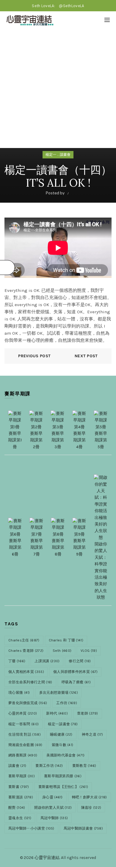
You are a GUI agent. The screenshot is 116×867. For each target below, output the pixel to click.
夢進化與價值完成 (27, 703)
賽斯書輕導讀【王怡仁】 (63, 787)
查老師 (87, 713)
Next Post (86, 355)
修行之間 (80, 661)
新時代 (57, 713)
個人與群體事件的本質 (75, 672)
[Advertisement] (58, 90)
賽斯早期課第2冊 (36, 440)
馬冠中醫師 (54, 818)
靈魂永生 (19, 818)
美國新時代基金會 (65, 755)
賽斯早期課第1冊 (15, 440)
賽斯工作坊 (49, 766)
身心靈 (52, 797)
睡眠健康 (61, 734)
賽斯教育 (84, 766)
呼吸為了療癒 (76, 682)
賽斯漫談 (20, 797)
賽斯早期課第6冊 (15, 547)
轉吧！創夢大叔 (89, 797)
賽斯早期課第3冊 (57, 440)
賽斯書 (18, 787)
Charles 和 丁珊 (66, 640)
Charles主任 (24, 640)
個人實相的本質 (26, 672)
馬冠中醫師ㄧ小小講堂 (31, 828)
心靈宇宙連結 (47, 857)
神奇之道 (92, 734)
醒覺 (16, 807)
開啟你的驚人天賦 (53, 807)
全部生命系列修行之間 (30, 682)
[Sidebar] (7, 267)
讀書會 (17, 766)
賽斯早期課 (21, 776)
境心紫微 (19, 692)
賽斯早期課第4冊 (79, 440)
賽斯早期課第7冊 (36, 547)
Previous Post (34, 355)
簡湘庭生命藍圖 (25, 745)
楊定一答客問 (23, 724)
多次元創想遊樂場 (58, 692)
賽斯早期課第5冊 (101, 440)
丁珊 (16, 661)
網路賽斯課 (22, 755)
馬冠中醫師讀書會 (83, 828)
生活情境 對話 (24, 734)
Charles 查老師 (25, 651)
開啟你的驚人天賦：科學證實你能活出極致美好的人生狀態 (101, 571)
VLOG (89, 651)
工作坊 (66, 703)
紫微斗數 (62, 745)
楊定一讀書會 (63, 724)
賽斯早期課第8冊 (58, 547)
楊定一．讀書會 (58, 154)
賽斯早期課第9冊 (79, 547)
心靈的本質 (22, 713)
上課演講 (47, 661)
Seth (62, 651)
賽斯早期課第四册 (62, 776)
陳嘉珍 (91, 807)
